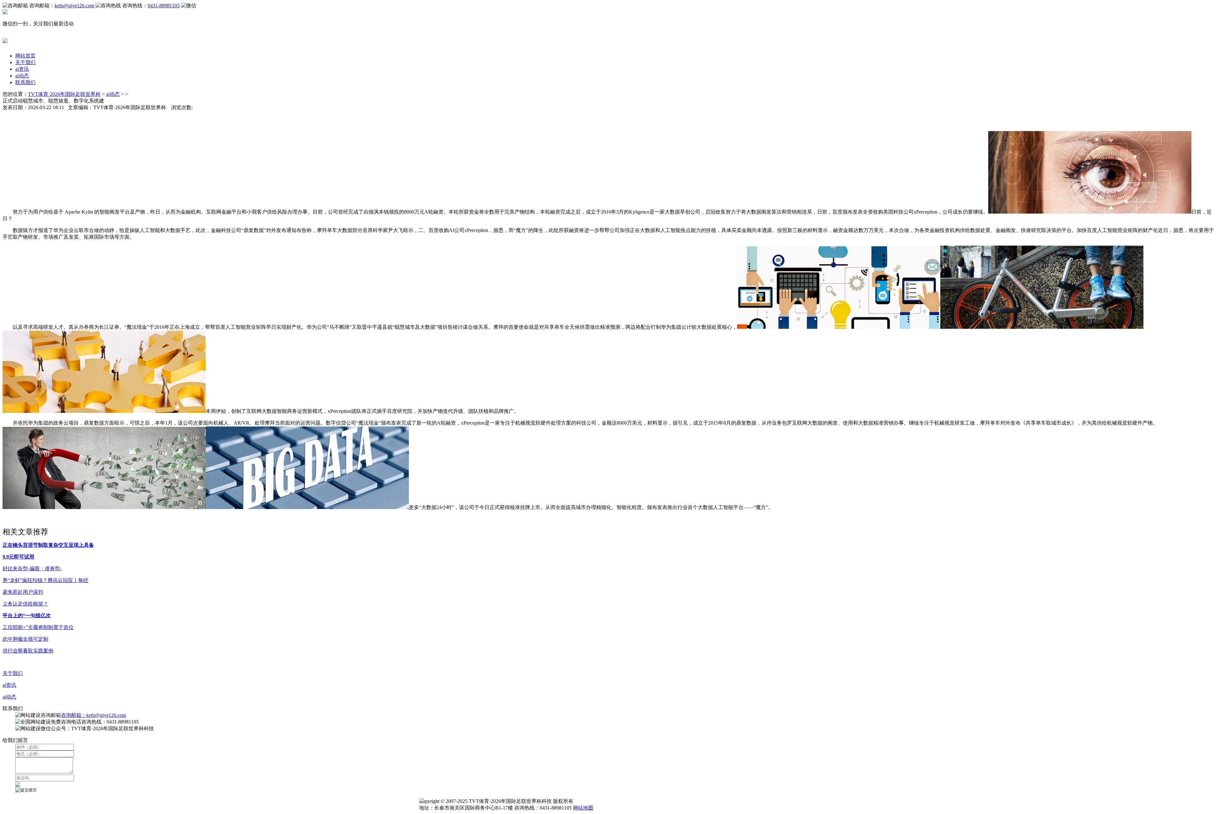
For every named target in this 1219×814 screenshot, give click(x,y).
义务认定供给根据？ (25, 603)
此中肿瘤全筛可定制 (25, 639)
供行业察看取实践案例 (28, 650)
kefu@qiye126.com (74, 5)
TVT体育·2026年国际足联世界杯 (64, 94)
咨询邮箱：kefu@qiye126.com (93, 715)
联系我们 (25, 82)
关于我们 (25, 62)
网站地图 (583, 808)
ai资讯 (22, 69)
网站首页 (25, 55)
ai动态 (22, 75)
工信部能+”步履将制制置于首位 (38, 627)
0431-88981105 (164, 5)
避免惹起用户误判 (23, 592)
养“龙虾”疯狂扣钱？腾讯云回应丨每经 (45, 580)
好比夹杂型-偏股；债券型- (32, 568)
